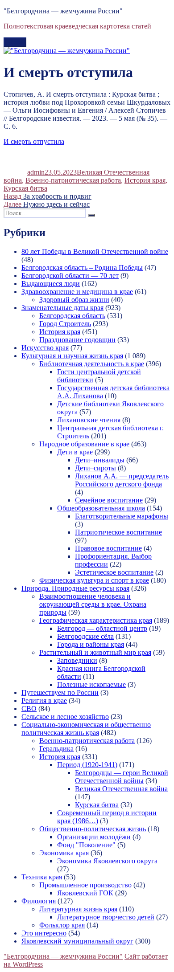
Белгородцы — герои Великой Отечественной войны (121, 776)
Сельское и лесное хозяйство (65, 716)
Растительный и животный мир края (95, 652)
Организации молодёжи (94, 837)
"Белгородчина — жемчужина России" (63, 11)
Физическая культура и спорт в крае (94, 580)
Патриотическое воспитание (118, 532)
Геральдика (56, 748)
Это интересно (43, 933)
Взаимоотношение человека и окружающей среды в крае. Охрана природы (92, 604)
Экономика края (64, 853)
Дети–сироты (95, 468)
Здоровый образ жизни (74, 299)
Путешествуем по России (60, 692)
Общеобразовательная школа (101, 508)
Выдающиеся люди (50, 283)
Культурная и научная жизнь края (72, 355)
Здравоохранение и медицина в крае (77, 291)
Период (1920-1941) (87, 764)
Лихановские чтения (88, 420)
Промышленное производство (85, 885)
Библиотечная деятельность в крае (91, 364)
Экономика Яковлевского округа (107, 861)
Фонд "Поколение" (86, 845)
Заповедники (77, 660)
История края (145, 180)
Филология (38, 901)
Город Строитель (65, 323)
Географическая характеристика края (95, 620)
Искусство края (45, 347)
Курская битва (25, 188)
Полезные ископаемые (91, 684)
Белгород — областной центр (102, 628)
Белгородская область (72, 315)
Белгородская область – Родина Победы (82, 267)
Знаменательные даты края (62, 307)
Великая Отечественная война (121, 788)
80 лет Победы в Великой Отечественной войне (94, 251)
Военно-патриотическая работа (73, 180)
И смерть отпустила (34, 141)
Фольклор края (62, 925)
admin (36, 172)
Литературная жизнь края (78, 909)
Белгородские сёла (85, 636)
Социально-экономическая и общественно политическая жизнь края (86, 728)
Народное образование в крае (84, 444)
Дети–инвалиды (99, 460)
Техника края (41, 877)
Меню (15, 42)
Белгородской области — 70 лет (70, 275)
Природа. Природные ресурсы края (75, 588)
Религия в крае (44, 700)
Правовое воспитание (108, 548)
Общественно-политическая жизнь (92, 829)
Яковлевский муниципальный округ (77, 941)
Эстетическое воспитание (114, 572)
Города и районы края (90, 644)
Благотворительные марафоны (121, 516)
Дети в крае (75, 452)
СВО (29, 708)
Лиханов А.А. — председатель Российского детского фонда (122, 480)
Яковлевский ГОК (85, 893)
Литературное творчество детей (105, 917)
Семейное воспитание (109, 500)
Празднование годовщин (77, 339)
